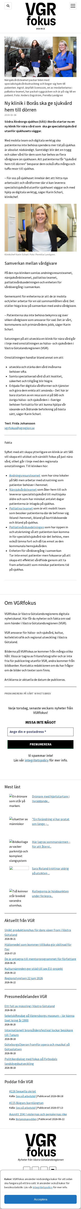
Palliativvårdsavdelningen (26, 527)
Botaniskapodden (26, 1119)
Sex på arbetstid (25, 1096)
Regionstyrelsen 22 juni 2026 (24, 978)
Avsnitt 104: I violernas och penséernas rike (38, 1114)
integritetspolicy (42, 1187)
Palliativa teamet (21, 508)
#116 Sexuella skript (22, 1091)
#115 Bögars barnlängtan (26, 1103)
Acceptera (40, 1199)
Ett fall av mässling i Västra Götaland (30, 1006)
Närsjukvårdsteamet (23, 489)
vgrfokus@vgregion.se (20, 428)
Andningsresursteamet (24, 475)
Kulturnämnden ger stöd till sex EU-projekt (34, 969)
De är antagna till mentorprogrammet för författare (40, 959)
